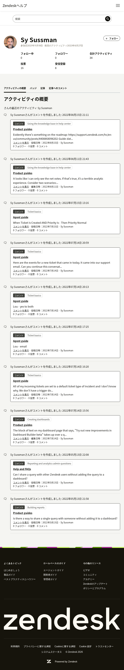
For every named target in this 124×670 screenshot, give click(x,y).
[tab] (15, 88)
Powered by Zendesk (66, 661)
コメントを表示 (21, 142)
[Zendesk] (62, 618)
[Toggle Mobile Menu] (117, 5)
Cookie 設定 (85, 646)
